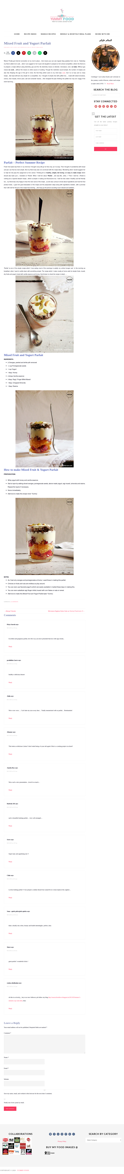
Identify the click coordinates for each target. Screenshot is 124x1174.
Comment (7, 1033)
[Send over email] (29, 53)
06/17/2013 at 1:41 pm (12, 986)
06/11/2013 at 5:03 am (12, 628)
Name (6, 1057)
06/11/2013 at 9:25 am (12, 771)
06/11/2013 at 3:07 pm (12, 843)
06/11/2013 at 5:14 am (12, 663)
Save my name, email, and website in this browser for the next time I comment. (28, 1093)
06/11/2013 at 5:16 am (12, 699)
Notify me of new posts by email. (14, 1102)
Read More (110, 83)
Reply (10, 646)
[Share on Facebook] (13, 53)
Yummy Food (62, 15)
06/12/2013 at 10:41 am (12, 915)
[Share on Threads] (45, 53)
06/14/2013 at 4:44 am (12, 950)
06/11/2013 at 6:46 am (12, 735)
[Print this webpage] (34, 53)
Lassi (63, 73)
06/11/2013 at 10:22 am (12, 807)
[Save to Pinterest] (24, 53)
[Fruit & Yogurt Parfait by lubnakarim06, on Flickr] (45, 265)
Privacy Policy (62, 1141)
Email (6, 1068)
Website (6, 1079)
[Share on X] (18, 53)
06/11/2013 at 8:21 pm (12, 879)
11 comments (14, 601)
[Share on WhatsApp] (40, 53)
